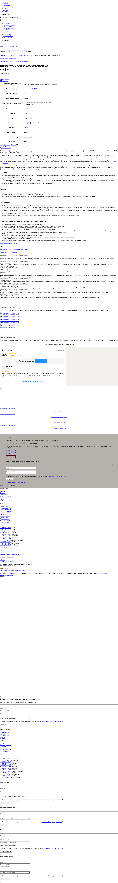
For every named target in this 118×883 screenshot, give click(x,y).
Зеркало (26, 88)
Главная (5, 2)
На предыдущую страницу (8, 58)
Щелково (2, 742)
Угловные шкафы (5, 520)
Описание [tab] (3, 146)
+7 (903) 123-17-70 (5, 542)
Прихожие (6, 29)
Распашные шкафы (9, 25)
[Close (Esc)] (6, 458)
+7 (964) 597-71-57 (5, 534)
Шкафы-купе (7, 23)
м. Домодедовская (5, 749)
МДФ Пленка (38, 88)
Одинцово (3, 734)
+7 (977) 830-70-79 (5, 528)
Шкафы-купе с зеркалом (25, 55)
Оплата (5, 8)
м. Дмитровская (4, 735)
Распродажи (7, 39)
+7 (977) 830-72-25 (5, 529)
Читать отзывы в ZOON (59, 428)
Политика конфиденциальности (9, 561)
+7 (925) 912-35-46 (5, 537)
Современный (28, 118)
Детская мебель (8, 36)
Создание (3, 570)
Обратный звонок (5, 551)
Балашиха (3, 740)
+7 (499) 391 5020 (11, 450)
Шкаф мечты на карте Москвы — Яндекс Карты (59, 384)
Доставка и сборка (8, 6)
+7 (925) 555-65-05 (5, 545)
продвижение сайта (19, 570)
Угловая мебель (8, 26)
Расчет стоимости (5, 79)
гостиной (113, 161)
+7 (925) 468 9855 (11, 452)
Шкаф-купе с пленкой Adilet (8, 252)
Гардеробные (7, 34)
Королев (2, 738)
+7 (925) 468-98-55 (5, 777)
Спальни (6, 33)
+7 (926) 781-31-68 (5, 535)
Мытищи (2, 737)
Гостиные (6, 31)
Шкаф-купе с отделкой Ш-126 (9, 243)
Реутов (2, 743)
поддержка (9, 570)
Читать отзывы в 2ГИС (59, 422)
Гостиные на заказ (5, 514)
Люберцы (3, 746)
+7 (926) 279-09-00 (5, 543)
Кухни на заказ (7, 37)
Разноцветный (28, 137)
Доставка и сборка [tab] (5, 148)
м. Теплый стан (4, 732)
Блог (1, 500)
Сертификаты (7, 5)
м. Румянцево (4, 751)
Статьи (5, 11)
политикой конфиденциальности (58, 476)
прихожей (5, 163)
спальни (107, 161)
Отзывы (5, 3)
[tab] (59, 146)
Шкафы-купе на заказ (6, 506)
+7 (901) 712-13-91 (5, 538)
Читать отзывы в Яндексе (59, 417)
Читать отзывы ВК (59, 411)
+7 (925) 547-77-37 (5, 540)
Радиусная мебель (5, 511)
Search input (3, 51)
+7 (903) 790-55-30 (5, 532)
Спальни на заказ (5, 516)
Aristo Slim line (28, 127)
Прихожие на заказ (5, 512)
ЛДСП (31, 88)
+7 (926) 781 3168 (11, 453)
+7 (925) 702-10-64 (5, 531)
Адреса (5, 10)
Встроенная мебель (9, 28)
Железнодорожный (5, 745)
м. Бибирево (3, 748)
